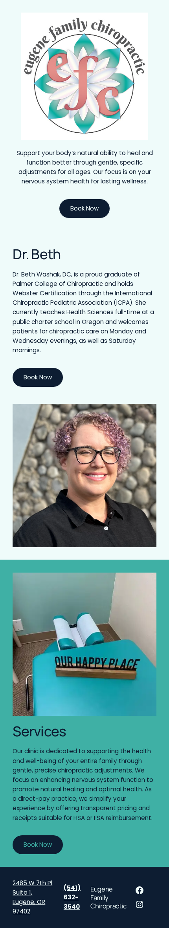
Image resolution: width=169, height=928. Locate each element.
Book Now (84, 208)
